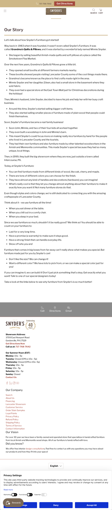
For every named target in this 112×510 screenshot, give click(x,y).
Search (9, 395)
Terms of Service (14, 425)
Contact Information (15, 428)
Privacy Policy (12, 416)
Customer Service (14, 407)
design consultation (35, 448)
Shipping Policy (13, 422)
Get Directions (65, 3)
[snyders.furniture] (56, 11)
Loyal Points (11, 413)
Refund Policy (12, 419)
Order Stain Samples (15, 410)
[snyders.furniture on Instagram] (14, 383)
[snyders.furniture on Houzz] (10, 383)
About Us (10, 398)
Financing (10, 401)
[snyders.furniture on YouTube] (17, 383)
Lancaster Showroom (16, 404)
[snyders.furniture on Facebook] (7, 383)
